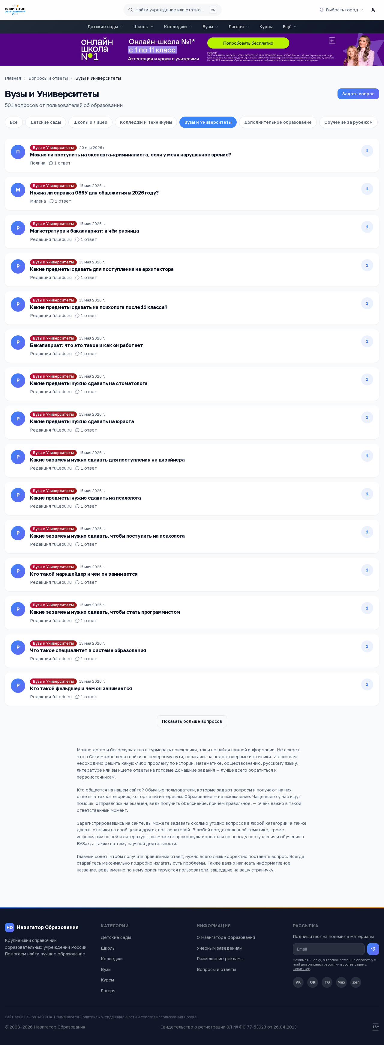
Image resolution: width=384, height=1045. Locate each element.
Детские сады (102, 26)
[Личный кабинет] (373, 10)
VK (298, 982)
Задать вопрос (358, 93)
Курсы (266, 26)
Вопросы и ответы (48, 78)
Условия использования (162, 1017)
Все (14, 122)
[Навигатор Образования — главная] (15, 9)
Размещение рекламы (220, 958)
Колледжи (175, 26)
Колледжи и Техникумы (146, 122)
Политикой (301, 969)
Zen (356, 982)
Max (341, 982)
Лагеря (236, 26)
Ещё (287, 26)
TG (327, 982)
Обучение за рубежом (348, 122)
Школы (141, 26)
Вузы (207, 26)
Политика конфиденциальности (108, 1017)
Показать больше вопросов (192, 721)
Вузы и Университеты (208, 122)
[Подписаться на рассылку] (373, 949)
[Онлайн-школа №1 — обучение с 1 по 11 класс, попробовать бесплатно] (192, 49)
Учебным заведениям (219, 948)
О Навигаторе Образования (226, 937)
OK (313, 982)
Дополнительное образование (278, 122)
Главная (13, 78)
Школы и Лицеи (90, 122)
